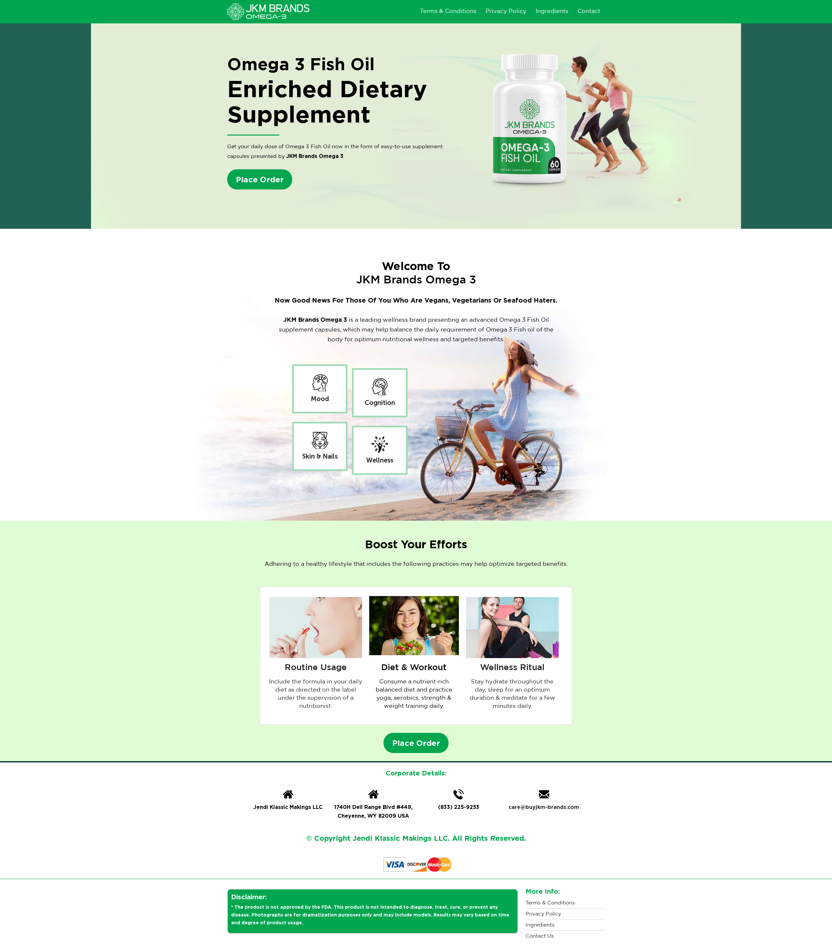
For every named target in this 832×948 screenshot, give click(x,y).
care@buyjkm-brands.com (544, 807)
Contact (589, 11)
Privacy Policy (506, 11)
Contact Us (540, 936)
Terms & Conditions (448, 11)
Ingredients (552, 11)
